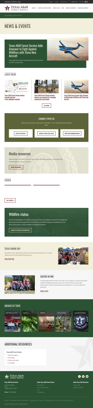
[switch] (84, 2)
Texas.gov (41, 400)
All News (46, 106)
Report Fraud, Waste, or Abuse (66, 400)
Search (73, 1)
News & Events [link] (18, 15)
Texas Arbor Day (9, 259)
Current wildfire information (20, 230)
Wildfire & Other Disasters (44, 8)
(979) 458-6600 (12, 392)
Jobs (56, 2)
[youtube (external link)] (87, 376)
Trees (63, 8)
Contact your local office (46, 133)
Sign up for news (22, 133)
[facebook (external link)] (79, 376)
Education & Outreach (83, 8)
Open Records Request (42, 387)
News (50, 2)
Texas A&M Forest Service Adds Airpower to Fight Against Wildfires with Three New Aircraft (26, 51)
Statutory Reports (34, 400)
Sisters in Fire (44, 291)
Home (6, 15)
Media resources (16, 167)
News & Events (40, 385)
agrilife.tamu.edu (77, 387)
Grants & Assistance (71, 8)
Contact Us (64, 2)
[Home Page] (16, 8)
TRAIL (57, 400)
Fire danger (11, 363)
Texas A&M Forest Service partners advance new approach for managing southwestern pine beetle (45, 97)
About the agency (13, 355)
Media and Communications (72, 133)
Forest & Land (56, 8)
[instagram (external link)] (83, 376)
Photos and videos (13, 360)
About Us (34, 8)
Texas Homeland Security (49, 400)
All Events (11, 200)
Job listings (11, 358)
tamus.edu (75, 385)
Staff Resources (41, 392)
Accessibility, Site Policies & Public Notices (20, 400)
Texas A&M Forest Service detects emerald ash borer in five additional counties (15, 97)
